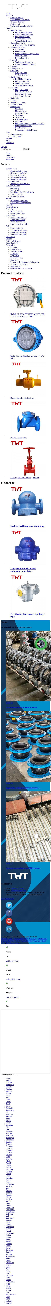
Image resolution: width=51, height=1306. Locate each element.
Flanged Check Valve (29, 941)
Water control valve (17, 102)
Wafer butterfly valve (23, 39)
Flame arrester (20, 111)
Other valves (15, 107)
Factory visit (15, 24)
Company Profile (16, 18)
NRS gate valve (21, 73)
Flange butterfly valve (23, 32)
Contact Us (10, 143)
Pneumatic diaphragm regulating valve (29, 124)
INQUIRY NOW (7, 899)
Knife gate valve (16, 68)
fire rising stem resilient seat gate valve (24, 478)
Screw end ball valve (23, 94)
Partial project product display (21, 26)
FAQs (8, 141)
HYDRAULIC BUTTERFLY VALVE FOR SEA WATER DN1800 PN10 (27, 315)
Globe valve (15, 98)
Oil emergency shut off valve (26, 130)
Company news (16, 134)
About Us (9, 15)
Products (9, 28)
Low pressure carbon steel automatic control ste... (23, 569)
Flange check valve (22, 81)
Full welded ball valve (23, 92)
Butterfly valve (16, 30)
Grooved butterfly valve (24, 35)
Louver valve (20, 52)
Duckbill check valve (23, 79)
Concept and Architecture (20, 20)
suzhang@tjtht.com (18, 890)
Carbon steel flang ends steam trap (27, 526)
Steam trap (19, 115)
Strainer (13, 100)
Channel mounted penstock (25, 64)
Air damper (19, 49)
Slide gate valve (21, 56)
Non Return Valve (13, 943)
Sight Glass (19, 117)
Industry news (15, 136)
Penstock (13, 60)
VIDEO (9, 138)
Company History (17, 22)
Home (8, 13)
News (8, 132)
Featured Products (21, 939)
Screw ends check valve (24, 85)
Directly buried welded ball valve (22, 398)
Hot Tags (32, 939)
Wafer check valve (22, 83)
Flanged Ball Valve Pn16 (10, 941)
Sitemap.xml (42, 939)
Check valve (15, 77)
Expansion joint (16, 105)
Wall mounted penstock (24, 62)
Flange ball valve (21, 90)
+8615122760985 (12, 997)
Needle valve (20, 128)
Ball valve (14, 88)
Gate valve (14, 71)
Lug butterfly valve (22, 37)
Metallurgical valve (17, 47)
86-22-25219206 (18, 888)
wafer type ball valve (23, 96)
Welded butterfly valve (23, 41)
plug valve (19, 121)
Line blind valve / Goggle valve (27, 54)
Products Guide (7, 939)
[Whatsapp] (41, 644)
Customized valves (17, 43)
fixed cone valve (21, 119)
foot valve (19, 109)
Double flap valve (22, 58)
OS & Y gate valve (22, 75)
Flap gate (13, 66)
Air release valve (21, 113)
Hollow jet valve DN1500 (25, 45)
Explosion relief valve (23, 126)
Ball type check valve (18, 438)
